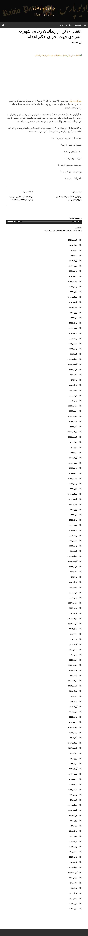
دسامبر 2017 (72, 727)
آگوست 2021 (72, 499)
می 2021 (74, 515)
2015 (80, 230)
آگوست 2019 (72, 624)
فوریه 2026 (73, 271)
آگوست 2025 (72, 302)
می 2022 (74, 452)
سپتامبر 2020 (72, 556)
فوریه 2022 (73, 468)
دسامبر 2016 (72, 789)
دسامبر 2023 (72, 406)
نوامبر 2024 (73, 349)
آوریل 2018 (73, 706)
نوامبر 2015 (73, 857)
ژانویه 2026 (73, 276)
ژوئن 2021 (73, 509)
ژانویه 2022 (73, 473)
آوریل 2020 (73, 582)
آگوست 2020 (72, 561)
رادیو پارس (44, 7)
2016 (75, 230)
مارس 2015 (73, 898)
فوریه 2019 (73, 655)
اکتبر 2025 (73, 292)
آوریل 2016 (73, 831)
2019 (63, 230)
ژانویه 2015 (73, 909)
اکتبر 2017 (73, 738)
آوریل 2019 (73, 644)
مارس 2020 (73, 587)
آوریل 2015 (73, 893)
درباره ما (68, 25)
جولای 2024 (73, 369)
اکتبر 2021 (73, 489)
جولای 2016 (73, 815)
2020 (59, 230)
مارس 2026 (73, 266)
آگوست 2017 (72, 748)
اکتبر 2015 (73, 862)
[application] (44, 222)
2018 (67, 230)
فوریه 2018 (73, 717)
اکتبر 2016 (73, 800)
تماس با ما (77, 25)
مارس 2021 (73, 525)
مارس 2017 (73, 774)
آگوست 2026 (72, 240)
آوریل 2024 (73, 385)
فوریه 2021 (73, 530)
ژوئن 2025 (73, 312)
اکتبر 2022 (73, 426)
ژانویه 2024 (73, 401)
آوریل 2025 (73, 323)
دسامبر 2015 (72, 852)
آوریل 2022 (73, 458)
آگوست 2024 (72, 364)
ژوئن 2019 (73, 634)
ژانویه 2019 (73, 660)
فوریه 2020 (73, 592)
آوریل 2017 (73, 769)
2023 (46, 230)
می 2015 (74, 888)
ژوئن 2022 (73, 447)
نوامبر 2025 (73, 286)
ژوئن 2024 (73, 375)
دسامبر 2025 (72, 281)
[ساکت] (15, 222)
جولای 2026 (73, 245)
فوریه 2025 (73, 333)
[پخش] (79, 222)
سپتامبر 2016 (72, 805)
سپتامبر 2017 (72, 743)
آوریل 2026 (73, 261)
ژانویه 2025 (73, 338)
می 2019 (74, 639)
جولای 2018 (73, 691)
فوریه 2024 (73, 395)
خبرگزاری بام (76, 100)
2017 (71, 230)
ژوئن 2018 (73, 696)
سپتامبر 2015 (72, 867)
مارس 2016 (73, 836)
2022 (50, 230)
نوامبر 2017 (73, 732)
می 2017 (74, 764)
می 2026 (74, 255)
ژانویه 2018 (73, 722)
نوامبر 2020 (73, 546)
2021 (54, 230)
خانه (85, 25)
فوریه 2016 (73, 841)
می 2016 (74, 826)
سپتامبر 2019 (72, 618)
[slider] (11, 221)
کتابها (61, 25)
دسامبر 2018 (72, 665)
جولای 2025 (73, 307)
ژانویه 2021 (73, 535)
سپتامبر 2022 (72, 432)
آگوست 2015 (72, 872)
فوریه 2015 (73, 904)
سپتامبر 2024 (72, 359)
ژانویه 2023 (73, 411)
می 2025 (74, 318)
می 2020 (74, 577)
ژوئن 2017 (73, 758)
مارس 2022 (73, 463)
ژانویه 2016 (73, 846)
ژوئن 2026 (73, 250)
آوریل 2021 (73, 520)
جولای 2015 (73, 878)
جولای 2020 (73, 566)
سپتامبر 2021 (72, 494)
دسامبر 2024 (72, 344)
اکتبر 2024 (73, 354)
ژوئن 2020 (73, 572)
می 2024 (74, 380)
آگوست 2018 (72, 686)
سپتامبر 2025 (72, 297)
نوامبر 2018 (73, 670)
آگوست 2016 (72, 810)
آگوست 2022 (72, 437)
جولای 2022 (73, 442)
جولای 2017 (73, 753)
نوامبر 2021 (73, 484)
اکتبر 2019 (73, 613)
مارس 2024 (73, 390)
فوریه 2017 (73, 779)
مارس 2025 (73, 328)
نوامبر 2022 (73, 421)
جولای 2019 (73, 629)
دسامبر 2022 (72, 416)
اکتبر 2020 (73, 551)
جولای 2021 (73, 504)
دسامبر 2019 (72, 603)
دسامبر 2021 (72, 478)
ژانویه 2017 (73, 784)
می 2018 (74, 701)
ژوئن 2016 (73, 821)
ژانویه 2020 (73, 598)
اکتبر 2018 (73, 675)
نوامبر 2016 (73, 795)
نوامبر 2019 (73, 608)
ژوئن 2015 (73, 883)
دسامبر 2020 (72, 541)
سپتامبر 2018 (72, 681)
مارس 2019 (73, 649)
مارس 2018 (73, 712)
